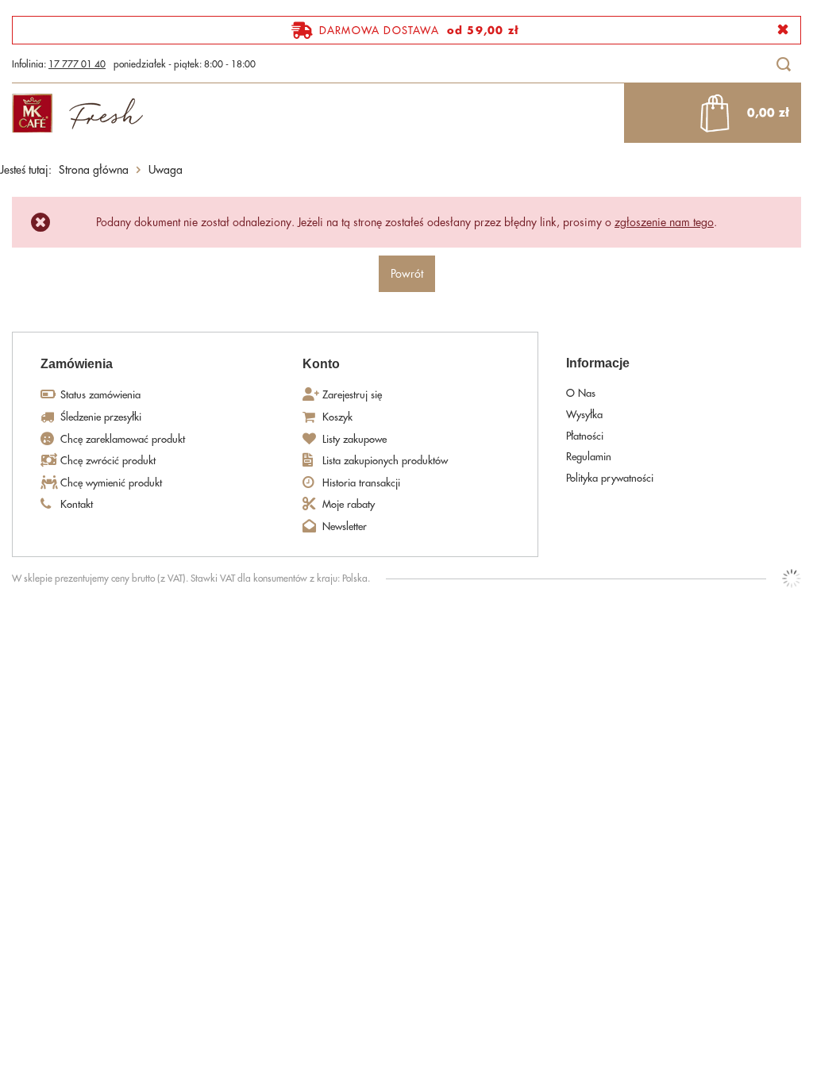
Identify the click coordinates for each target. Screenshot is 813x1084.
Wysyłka (584, 414)
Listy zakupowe (354, 439)
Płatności (584, 436)
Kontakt (76, 504)
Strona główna (94, 169)
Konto (321, 364)
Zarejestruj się (352, 395)
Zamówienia (76, 364)
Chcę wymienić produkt (111, 483)
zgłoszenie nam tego (664, 222)
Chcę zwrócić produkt (108, 461)
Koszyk (337, 417)
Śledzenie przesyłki (100, 417)
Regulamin (588, 457)
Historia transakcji (361, 483)
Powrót (407, 273)
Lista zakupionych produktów (385, 461)
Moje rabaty (348, 504)
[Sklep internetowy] (791, 578)
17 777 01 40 (77, 64)
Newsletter (344, 526)
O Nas (580, 393)
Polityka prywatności (609, 478)
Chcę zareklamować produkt (122, 439)
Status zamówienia (100, 395)
